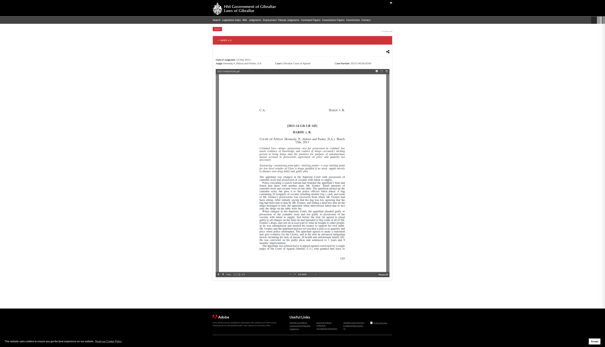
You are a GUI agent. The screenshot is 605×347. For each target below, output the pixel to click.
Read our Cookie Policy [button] (108, 341)
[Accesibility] (391, 2)
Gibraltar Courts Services (353, 322)
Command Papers (310, 20)
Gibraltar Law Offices (298, 322)
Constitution (353, 20)
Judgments (255, 20)
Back (217, 29)
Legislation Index (231, 20)
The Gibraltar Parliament (326, 328)
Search (216, 20)
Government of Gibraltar (300, 326)
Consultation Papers (333, 20)
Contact (366, 20)
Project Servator (380, 323)
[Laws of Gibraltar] (244, 8)
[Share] (387, 51)
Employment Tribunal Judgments (281, 20)
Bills (244, 20)
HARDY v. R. (226, 40)
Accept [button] (594, 341)
